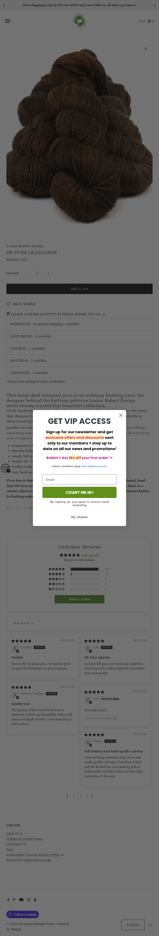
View (84, 466)
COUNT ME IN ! (79, 492)
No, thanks (79, 516)
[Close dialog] (120, 415)
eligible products (97, 466)
